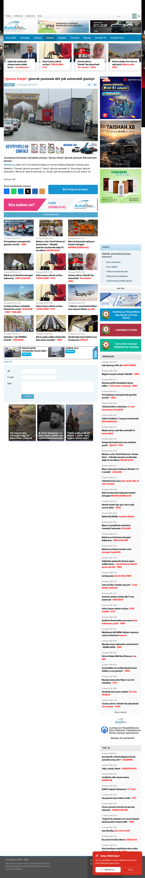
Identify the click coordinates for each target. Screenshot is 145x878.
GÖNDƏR (27, 396)
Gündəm (38, 38)
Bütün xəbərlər (121, 712)
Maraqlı (87, 38)
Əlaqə (39, 16)
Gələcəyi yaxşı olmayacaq (117, 276)
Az (134, 16)
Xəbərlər (50, 37)
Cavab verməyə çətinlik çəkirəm (119, 281)
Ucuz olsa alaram (113, 262)
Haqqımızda (30, 16)
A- (89, 85)
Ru (139, 16)
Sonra (130, 870)
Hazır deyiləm (112, 267)
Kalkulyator (18, 16)
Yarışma (8, 16)
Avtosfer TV (100, 37)
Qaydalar (62, 37)
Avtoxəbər (25, 38)
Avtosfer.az (9, 164)
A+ (95, 85)
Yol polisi (75, 37)
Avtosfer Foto (117, 37)
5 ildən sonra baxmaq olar (117, 271)
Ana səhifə (11, 37)
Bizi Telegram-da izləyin (75, 189)
